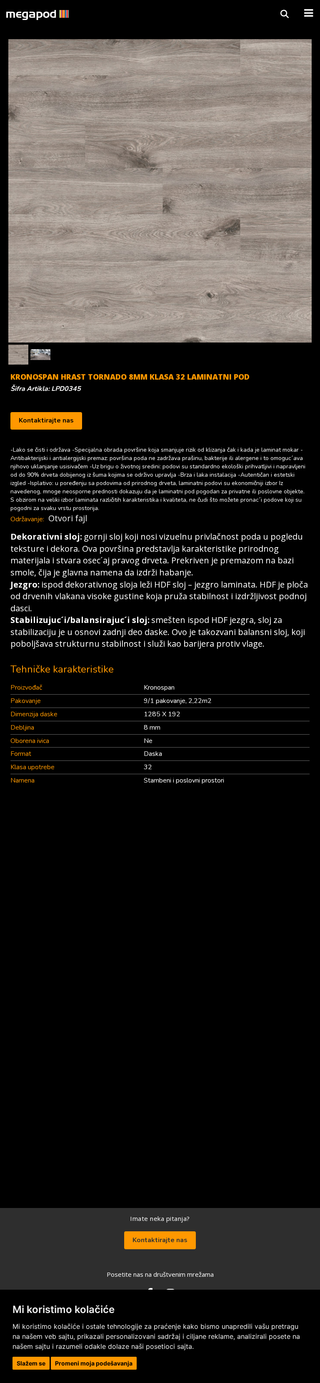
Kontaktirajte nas (46, 420)
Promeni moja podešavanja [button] (93, 1363)
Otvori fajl (67, 518)
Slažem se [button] (31, 1363)
